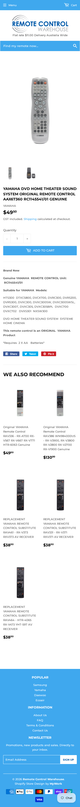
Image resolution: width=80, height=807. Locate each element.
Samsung (40, 685)
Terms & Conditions (40, 725)
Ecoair (40, 700)
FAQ (40, 720)
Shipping (30, 219)
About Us (40, 715)
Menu (13, 5)
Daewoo (40, 695)
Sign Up (68, 759)
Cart (73, 5)
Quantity (9, 230)
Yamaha (40, 690)
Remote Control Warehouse (43, 779)
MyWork (56, 783)
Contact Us (40, 730)
